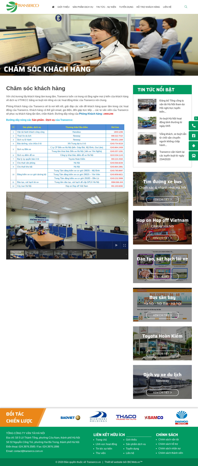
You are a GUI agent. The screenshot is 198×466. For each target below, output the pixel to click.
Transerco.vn (94, 462)
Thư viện (101, 453)
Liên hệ (130, 453)
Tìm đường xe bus (162, 181)
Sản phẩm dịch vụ (136, 444)
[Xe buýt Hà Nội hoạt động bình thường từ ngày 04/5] (147, 122)
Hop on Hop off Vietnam (162, 220)
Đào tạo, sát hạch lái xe (162, 258)
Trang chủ (101, 439)
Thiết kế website (114, 462)
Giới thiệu (131, 439)
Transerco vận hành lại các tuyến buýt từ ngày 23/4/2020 (172, 156)
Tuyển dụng (132, 448)
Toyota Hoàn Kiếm (162, 336)
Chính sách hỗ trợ (168, 444)
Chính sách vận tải (168, 439)
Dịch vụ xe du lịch (162, 374)
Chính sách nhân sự (169, 448)
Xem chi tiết (161, 199)
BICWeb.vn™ (134, 462)
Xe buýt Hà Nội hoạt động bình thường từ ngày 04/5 (170, 122)
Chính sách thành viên (170, 453)
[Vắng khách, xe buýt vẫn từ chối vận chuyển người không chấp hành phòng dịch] (147, 138)
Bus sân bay (162, 297)
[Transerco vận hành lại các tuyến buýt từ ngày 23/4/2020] (147, 156)
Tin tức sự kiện (104, 448)
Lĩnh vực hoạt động (106, 444)
